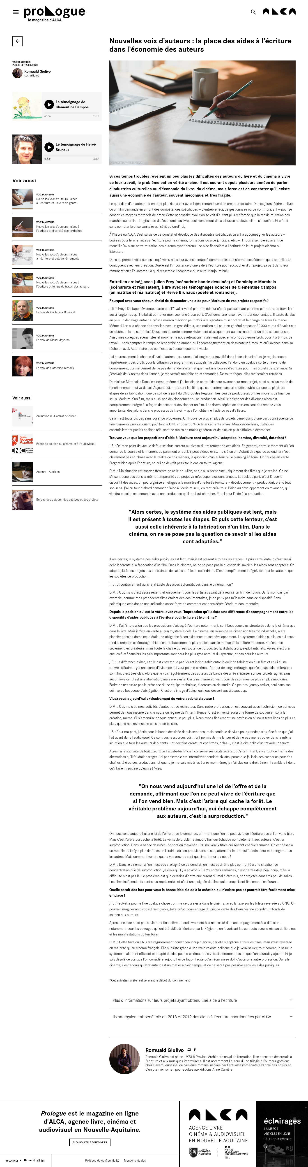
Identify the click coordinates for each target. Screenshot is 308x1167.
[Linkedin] (42, 1160)
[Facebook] (34, 1160)
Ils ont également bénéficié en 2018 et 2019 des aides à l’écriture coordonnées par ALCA (192, 1016)
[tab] (202, 1000)
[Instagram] (38, 1160)
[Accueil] (54, 15)
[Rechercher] (254, 12)
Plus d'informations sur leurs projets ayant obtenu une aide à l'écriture (175, 1000)
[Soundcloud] (30, 1160)
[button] (49, 104)
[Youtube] (25, 1160)
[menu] (15, 12)
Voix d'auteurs (21, 62)
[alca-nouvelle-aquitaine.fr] (279, 13)
